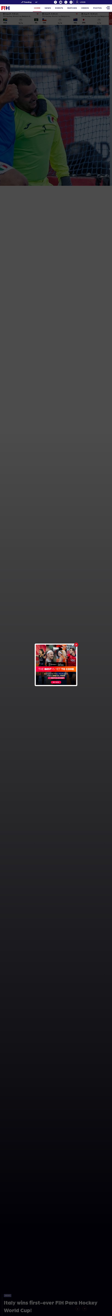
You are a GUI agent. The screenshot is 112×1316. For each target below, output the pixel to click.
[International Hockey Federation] (14, 8)
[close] (76, 645)
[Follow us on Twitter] (65, 2)
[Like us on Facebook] (55, 2)
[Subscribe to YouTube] (60, 2)
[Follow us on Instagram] (71, 2)
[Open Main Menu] (108, 8)
